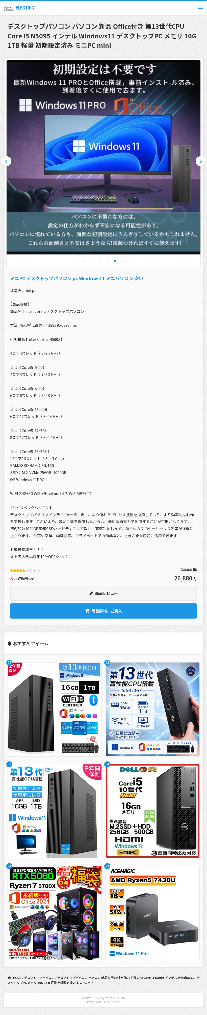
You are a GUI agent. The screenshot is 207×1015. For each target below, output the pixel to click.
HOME (17, 977)
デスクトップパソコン (39, 977)
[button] (84, 261)
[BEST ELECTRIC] (19, 8)
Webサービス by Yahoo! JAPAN (103, 998)
